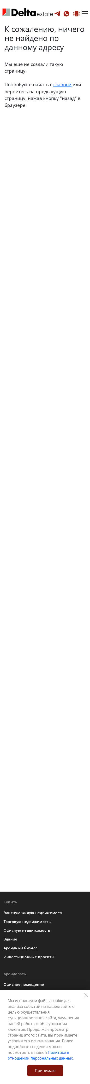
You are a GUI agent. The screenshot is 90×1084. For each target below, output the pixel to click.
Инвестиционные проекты (29, 956)
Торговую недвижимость (27, 921)
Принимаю (45, 1070)
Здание (11, 939)
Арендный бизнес (20, 948)
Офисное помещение (24, 984)
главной (62, 84)
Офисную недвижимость (27, 930)
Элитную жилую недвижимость (34, 912)
